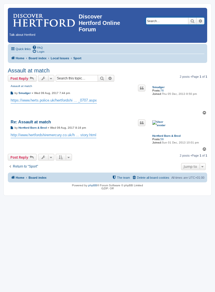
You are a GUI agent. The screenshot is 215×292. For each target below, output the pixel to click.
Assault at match (29, 70)
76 (162, 90)
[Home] (44, 18)
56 (162, 139)
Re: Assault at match (31, 121)
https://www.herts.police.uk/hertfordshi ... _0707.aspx (54, 100)
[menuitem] (37, 47)
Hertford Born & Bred (166, 135)
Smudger (158, 87)
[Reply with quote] (141, 88)
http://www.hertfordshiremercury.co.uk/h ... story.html (53, 135)
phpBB (92, 185)
